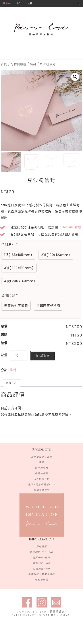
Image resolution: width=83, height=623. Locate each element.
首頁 (4, 64)
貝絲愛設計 (41, 29)
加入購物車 (42, 355)
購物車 (6, 3)
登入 (19, 3)
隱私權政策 (41, 579)
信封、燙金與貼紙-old (41, 484)
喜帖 (41, 462)
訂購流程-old (41, 568)
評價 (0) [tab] (11, 382)
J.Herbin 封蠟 (70, 227)
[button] (75, 77)
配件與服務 (19, 64)
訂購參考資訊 (42, 490)
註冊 (30, 3)
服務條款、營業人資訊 (41, 574)
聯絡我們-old (41, 563)
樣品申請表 (41, 473)
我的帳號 (41, 546)
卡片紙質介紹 (42, 479)
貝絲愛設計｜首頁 (41, 457)
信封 (33, 64)
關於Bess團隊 (41, 557)
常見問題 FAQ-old (41, 552)
